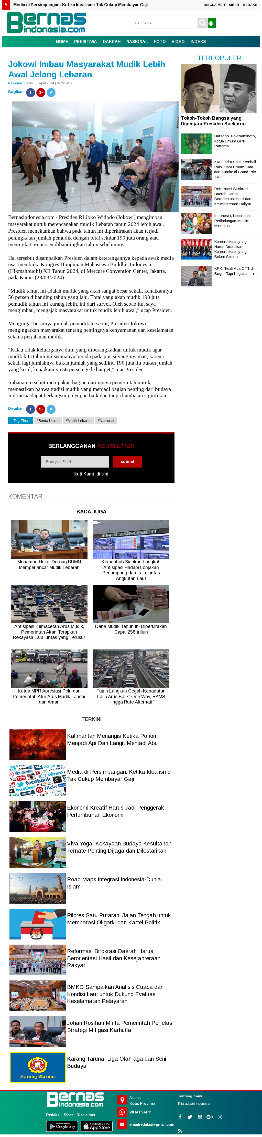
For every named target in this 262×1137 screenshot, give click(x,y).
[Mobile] (211, 23)
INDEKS (198, 41)
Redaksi (53, 1115)
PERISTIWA (85, 41)
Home (62, 41)
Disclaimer (86, 1115)
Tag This (20, 421)
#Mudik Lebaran (79, 421)
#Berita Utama (48, 421)
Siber (68, 1115)
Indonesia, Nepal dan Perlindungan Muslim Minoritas (232, 220)
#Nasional (106, 421)
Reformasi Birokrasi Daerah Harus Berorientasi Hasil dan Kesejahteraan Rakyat (113, 958)
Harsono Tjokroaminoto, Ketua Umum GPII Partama (235, 141)
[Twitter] (51, 92)
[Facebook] (30, 92)
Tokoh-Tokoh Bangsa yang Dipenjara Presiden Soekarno (213, 121)
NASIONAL (137, 41)
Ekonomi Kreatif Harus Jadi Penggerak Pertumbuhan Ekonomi (75, 7)
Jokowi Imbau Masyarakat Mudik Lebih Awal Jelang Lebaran (86, 69)
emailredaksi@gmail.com (151, 1124)
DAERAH (112, 41)
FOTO (160, 41)
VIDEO (178, 41)
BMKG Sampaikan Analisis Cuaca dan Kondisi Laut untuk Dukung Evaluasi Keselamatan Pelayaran (115, 994)
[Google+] (40, 92)
